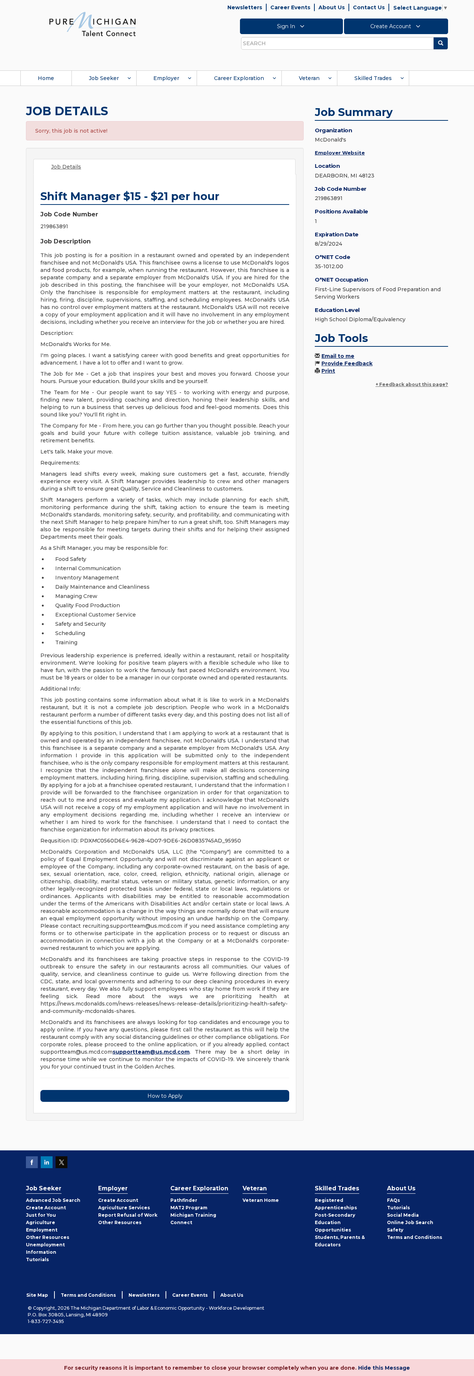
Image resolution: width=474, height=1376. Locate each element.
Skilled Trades (373, 78)
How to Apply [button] (165, 1096)
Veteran (309, 78)
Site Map (37, 1295)
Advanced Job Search (53, 1200)
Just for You (41, 1215)
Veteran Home (261, 1200)
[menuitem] (45, 78)
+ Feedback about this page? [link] (411, 384)
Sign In (287, 26)
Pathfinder (183, 1200)
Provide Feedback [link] (347, 363)
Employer (166, 78)
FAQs (393, 1200)
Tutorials (37, 1259)
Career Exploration (239, 78)
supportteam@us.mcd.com (151, 1051)
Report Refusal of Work (127, 1215)
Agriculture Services (124, 1207)
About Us (331, 7)
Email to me (337, 356)
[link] (92, 23)
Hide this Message (384, 1368)
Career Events (290, 7)
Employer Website (340, 153)
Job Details (66, 166)
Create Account (391, 26)
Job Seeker (104, 78)
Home (46, 78)
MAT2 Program (188, 1207)
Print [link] (328, 371)
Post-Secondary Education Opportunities (335, 1222)
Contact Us (369, 7)
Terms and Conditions (414, 1237)
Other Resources (47, 1237)
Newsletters (244, 7)
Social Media (403, 1215)
